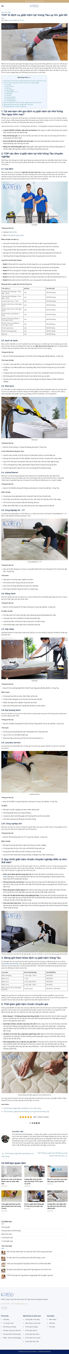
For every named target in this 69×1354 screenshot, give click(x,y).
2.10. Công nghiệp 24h (10, 100)
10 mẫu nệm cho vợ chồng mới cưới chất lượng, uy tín (26, 1257)
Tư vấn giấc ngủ (7, 1241)
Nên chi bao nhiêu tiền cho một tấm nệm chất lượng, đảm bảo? (29, 1252)
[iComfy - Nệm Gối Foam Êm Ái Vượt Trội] (34, 6)
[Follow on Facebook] (2, 1308)
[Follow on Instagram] (5, 1308)
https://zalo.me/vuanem (15, 235)
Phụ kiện (52, 1327)
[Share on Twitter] (32, 1123)
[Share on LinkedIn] (36, 1123)
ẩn (29, 77)
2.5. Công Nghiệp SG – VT (11, 91)
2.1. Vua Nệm (7, 84)
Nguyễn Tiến (20, 20)
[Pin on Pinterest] (34, 1123)
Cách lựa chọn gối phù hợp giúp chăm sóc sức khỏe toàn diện (29, 1263)
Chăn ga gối (5, 1227)
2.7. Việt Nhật (7, 95)
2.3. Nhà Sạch (7, 88)
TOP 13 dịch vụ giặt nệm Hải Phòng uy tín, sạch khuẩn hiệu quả (26, 1111)
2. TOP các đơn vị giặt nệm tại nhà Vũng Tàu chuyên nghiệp (20, 82)
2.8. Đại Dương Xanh (9, 97)
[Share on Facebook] (30, 1123)
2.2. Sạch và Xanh (9, 86)
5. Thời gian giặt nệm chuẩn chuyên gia (14, 106)
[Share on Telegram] (39, 1123)
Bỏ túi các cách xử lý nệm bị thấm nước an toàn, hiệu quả (11, 1181)
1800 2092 (13, 232)
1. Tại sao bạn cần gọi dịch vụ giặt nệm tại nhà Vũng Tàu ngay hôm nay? (24, 80)
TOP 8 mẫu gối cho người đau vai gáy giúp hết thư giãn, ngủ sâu (30, 1275)
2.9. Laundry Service (9, 98)
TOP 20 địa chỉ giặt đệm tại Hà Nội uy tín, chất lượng (22, 1108)
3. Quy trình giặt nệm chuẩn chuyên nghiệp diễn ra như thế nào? (22, 102)
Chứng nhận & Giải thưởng (10, 1231)
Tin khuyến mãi (6, 1237)
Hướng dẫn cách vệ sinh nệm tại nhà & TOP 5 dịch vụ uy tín (33, 1181)
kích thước (15, 963)
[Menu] (2, 6)
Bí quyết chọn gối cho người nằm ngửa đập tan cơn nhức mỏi (29, 1269)
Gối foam (52, 1323)
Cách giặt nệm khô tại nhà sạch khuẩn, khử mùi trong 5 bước (11, 1206)
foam (5, 876)
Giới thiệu (6, 1319)
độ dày (6, 963)
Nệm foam (52, 1319)
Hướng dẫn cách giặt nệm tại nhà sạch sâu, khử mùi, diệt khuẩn (56, 1206)
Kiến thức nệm (6, 12)
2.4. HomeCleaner (9, 90)
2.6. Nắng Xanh (8, 93)
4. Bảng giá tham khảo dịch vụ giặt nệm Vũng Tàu (17, 104)
